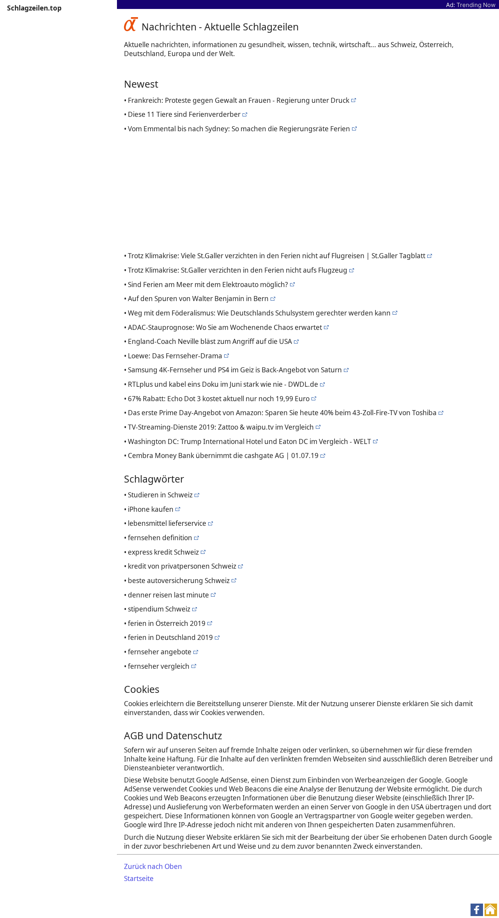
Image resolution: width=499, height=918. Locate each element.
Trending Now (476, 5)
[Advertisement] (309, 190)
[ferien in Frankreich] (352, 100)
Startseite (139, 878)
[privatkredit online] (322, 455)
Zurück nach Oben (153, 866)
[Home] (133, 26)
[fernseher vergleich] (295, 341)
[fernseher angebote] (345, 369)
